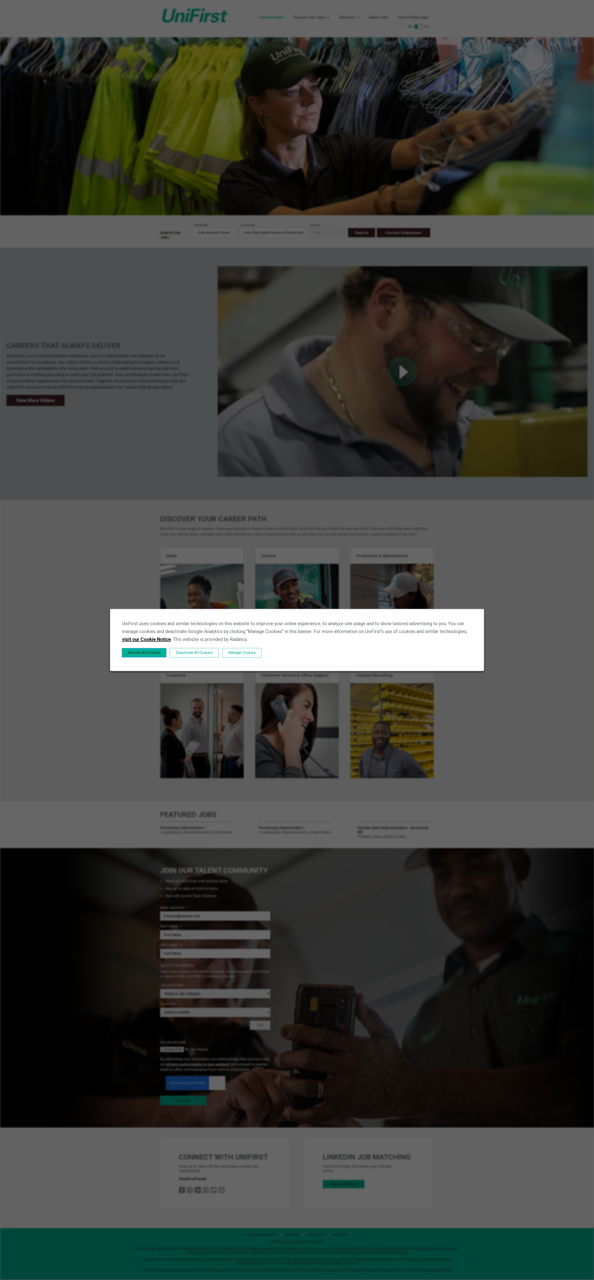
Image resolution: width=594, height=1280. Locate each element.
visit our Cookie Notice (146, 639)
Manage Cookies (242, 652)
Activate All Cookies (144, 652)
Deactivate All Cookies (194, 652)
